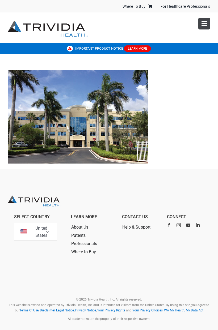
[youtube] (188, 225)
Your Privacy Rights (111, 310)
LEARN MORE (137, 48)
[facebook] (169, 225)
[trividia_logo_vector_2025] (48, 22)
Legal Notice (65, 310)
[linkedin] (198, 225)
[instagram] (179, 225)
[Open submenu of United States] (47, 231)
